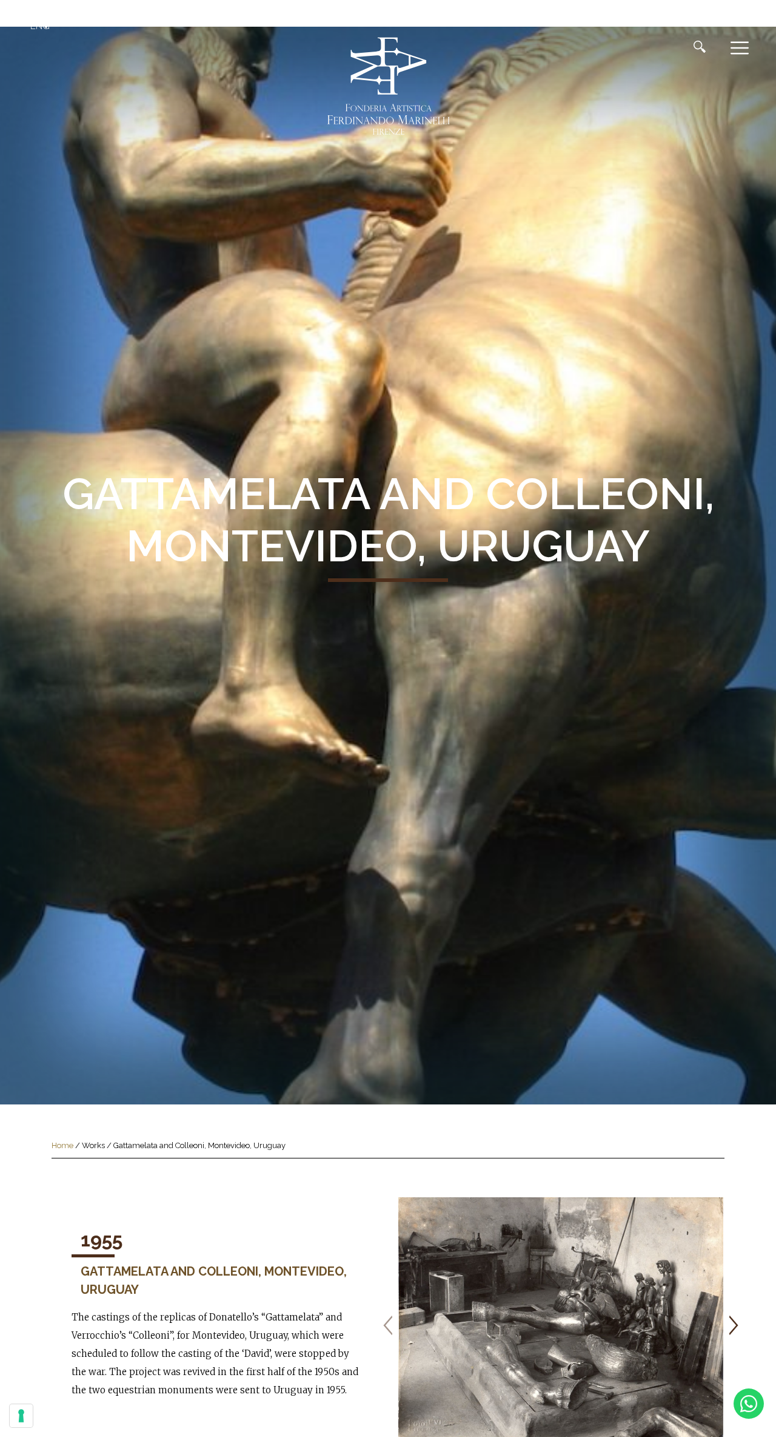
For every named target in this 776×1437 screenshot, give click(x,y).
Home (62, 1145)
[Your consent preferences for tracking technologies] (21, 1415)
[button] (41, 26)
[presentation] (387, 1325)
